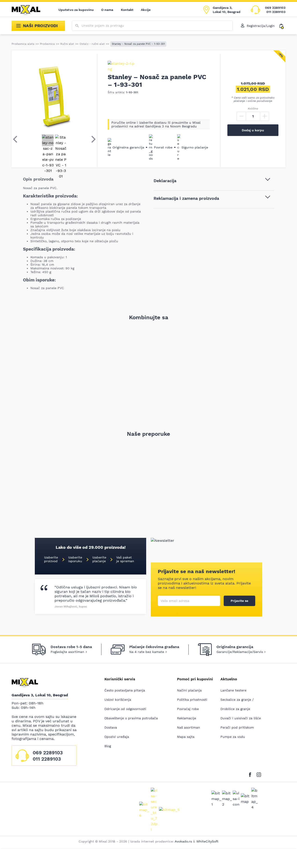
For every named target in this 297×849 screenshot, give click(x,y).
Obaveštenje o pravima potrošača (131, 718)
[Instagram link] (259, 774)
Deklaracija (165, 180)
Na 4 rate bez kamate (146, 652)
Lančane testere (233, 690)
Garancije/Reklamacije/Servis (239, 652)
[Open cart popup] (282, 26)
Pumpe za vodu (232, 737)
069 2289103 (275, 8)
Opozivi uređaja (116, 737)
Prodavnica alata (23, 43)
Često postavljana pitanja (124, 690)
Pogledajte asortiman (67, 652)
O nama (107, 10)
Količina (253, 108)
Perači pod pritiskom (237, 727)
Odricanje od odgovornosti (125, 709)
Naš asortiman (188, 727)
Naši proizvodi (40, 25)
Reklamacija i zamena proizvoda (186, 198)
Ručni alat (67, 43)
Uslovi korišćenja (117, 699)
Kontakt (127, 10)
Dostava (110, 727)
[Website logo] (29, 10)
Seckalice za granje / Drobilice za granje (237, 704)
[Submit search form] (77, 26)
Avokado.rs (183, 841)
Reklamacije (186, 718)
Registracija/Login (261, 26)
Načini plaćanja (189, 690)
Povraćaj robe (188, 709)
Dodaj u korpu (253, 130)
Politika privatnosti (192, 699)
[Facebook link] (251, 774)
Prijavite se (239, 601)
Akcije (146, 10)
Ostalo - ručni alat (92, 43)
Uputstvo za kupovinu (76, 10)
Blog (107, 746)
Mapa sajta (185, 737)
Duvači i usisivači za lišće (240, 718)
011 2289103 (275, 12)
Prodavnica (47, 43)
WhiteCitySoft (207, 841)
